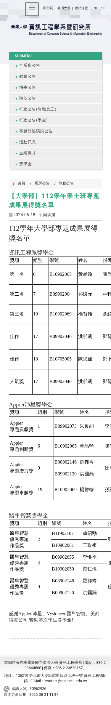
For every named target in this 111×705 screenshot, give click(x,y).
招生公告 (27, 87)
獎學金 (25, 164)
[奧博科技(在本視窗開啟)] (8, 689)
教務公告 (27, 76)
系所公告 (42, 183)
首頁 (21, 183)
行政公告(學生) (33, 120)
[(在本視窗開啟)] (55, 29)
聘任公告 (27, 98)
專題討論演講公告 (36, 131)
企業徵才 (27, 153)
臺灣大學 (64, 8)
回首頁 (48, 8)
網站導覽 (81, 8)
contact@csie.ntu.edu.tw (66, 681)
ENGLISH (98, 8)
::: (41, 7)
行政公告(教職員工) (38, 109)
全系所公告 (29, 65)
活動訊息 (27, 142)
